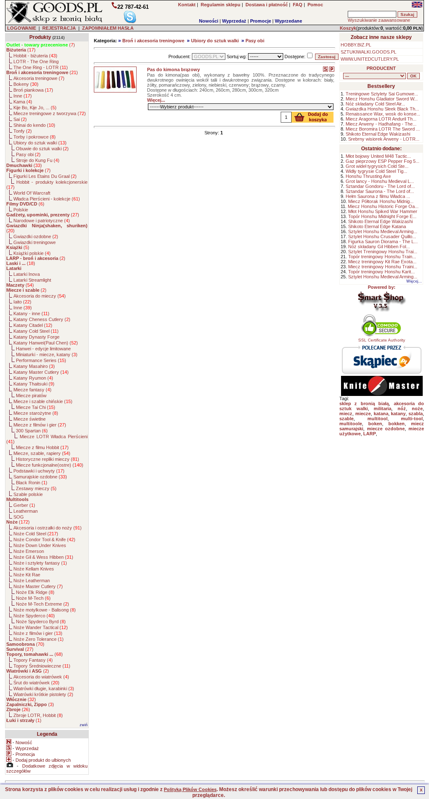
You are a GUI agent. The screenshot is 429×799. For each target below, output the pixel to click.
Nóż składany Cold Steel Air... (375, 103)
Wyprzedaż (234, 20)
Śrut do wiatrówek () (36, 682)
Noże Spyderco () (34, 615)
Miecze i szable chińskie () (42, 401)
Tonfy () (22, 131)
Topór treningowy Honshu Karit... (381, 271)
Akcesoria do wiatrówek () (41, 676)
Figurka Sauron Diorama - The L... (383, 241)
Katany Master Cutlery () (41, 372)
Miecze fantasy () (32, 389)
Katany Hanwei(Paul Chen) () (45, 342)
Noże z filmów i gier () (37, 633)
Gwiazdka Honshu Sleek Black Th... (382, 108)
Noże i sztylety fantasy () (40, 562)
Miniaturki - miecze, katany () (47, 354)
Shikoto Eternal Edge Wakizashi (378, 133)
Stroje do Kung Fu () (37, 160)
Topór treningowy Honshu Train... (382, 256)
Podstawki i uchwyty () (39, 470)
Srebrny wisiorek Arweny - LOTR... (383, 138)
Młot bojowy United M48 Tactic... (378, 156)
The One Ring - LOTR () (40, 67)
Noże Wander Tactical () (40, 627)
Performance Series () (41, 360)
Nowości (208, 20)
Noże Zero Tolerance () (38, 639)
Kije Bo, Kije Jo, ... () (35, 107)
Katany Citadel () (32, 325)
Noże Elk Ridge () (35, 592)
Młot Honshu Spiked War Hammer (382, 211)
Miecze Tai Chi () (35, 407)
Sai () (20, 119)
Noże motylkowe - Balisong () (44, 609)
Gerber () (24, 505)
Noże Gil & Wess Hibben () (43, 557)
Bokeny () (26, 84)
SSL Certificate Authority (381, 340)
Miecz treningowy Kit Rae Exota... (382, 261)
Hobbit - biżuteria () (35, 55)
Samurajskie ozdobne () (40, 476)
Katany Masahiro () (34, 366)
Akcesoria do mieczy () (39, 295)
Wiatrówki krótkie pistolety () (43, 694)
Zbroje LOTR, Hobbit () (38, 715)
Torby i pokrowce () (34, 136)
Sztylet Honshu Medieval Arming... (382, 231)
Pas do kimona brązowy (173, 69)
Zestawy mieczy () (36, 488)
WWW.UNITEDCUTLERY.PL (370, 59)
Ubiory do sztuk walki (215, 40)
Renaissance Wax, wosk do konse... (383, 113)
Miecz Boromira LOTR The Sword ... (383, 128)
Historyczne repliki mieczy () (47, 459)
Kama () (22, 101)
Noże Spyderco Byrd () (41, 621)
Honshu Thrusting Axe (368, 176)
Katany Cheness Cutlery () (41, 319)
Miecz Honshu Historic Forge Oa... (383, 206)
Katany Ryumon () (33, 377)
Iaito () (22, 301)
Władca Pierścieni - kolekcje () (46, 198)
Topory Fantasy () (33, 660)
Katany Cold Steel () (36, 331)
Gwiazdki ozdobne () (35, 236)
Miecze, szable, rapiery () (41, 453)
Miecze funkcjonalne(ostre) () (49, 465)
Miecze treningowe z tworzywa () (49, 113)
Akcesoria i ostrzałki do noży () (47, 527)
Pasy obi (255, 40)
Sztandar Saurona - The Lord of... (380, 191)
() (40, 44)
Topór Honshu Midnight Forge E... (382, 216)
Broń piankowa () (33, 89)
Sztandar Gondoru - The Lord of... (380, 186)
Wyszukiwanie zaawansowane (379, 20)
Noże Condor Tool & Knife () (44, 539)
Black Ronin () (31, 482)
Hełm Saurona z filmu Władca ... (378, 196)
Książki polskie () (32, 253)
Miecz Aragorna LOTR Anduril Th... (381, 118)
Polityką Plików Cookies (190, 789)
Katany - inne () (31, 313)
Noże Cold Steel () (35, 533)
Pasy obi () (28, 154)
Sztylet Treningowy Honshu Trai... (382, 251)
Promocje (260, 20)
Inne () (22, 95)
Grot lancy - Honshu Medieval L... (380, 181)
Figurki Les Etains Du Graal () (45, 176)
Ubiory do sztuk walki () (40, 142)
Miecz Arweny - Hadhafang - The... (381, 123)
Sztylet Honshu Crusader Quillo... (382, 236)
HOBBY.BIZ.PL (356, 44)
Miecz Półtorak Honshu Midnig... (380, 201)
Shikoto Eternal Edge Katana (377, 226)
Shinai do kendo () (34, 125)
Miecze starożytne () (35, 413)
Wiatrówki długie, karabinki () (43, 688)
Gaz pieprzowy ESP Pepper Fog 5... (382, 161)
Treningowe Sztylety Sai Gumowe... (382, 93)
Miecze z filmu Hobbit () (42, 447)
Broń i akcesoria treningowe (153, 40)
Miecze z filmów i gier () (39, 424)
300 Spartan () (32, 430)
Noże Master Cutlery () (38, 586)
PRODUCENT (381, 68)
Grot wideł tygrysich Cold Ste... (377, 166)
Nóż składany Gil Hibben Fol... (379, 246)
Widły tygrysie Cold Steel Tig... (376, 171)
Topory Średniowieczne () (41, 665)
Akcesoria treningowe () (39, 78)
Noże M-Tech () (33, 598)
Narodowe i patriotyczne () (41, 220)
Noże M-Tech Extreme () (42, 603)
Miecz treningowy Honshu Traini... (382, 266)
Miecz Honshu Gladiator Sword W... (382, 98)
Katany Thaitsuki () (33, 383)
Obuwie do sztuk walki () (42, 148)
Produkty (40, 37)
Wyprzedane (288, 20)
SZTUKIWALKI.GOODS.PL (368, 51)
